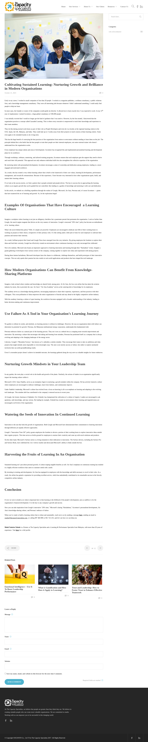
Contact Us (124, 7)
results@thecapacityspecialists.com (16, 518)
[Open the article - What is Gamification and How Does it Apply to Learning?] (45, 575)
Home (63, 7)
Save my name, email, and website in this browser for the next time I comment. (34, 674)
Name (7, 637)
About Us (87, 7)
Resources (111, 7)
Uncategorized (115, 32)
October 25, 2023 (10, 93)
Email (7, 649)
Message (8, 614)
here (80, 515)
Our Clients (100, 7)
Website (7, 661)
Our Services (73, 7)
